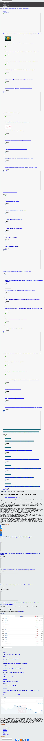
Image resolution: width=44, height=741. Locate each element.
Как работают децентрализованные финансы (14, 361)
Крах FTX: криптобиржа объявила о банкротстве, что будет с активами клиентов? (22, 459)
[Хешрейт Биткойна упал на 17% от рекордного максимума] (8, 119)
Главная (4, 11)
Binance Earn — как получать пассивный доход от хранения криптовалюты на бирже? (21, 431)
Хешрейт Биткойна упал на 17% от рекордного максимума (17, 121)
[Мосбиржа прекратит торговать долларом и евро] (8, 207)
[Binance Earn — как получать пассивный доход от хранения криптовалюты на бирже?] (22, 429)
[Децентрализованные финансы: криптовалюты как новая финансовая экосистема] (8, 377)
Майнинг (4, 91)
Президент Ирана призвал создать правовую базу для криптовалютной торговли (21, 51)
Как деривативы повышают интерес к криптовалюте (16, 318)
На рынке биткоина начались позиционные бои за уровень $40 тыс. (17, 271)
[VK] (22, 531)
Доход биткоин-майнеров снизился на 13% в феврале (16, 149)
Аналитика (5, 249)
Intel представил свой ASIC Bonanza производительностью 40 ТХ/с (19, 158)
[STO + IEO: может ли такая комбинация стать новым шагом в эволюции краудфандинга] (8, 404)
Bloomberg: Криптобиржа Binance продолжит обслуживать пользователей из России (22, 486)
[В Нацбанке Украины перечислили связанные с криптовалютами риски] (8, 67)
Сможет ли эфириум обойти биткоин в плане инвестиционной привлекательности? (22, 299)
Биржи (4, 410)
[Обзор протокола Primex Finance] (8, 244)
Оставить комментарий (12, 497)
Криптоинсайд (6, 489)
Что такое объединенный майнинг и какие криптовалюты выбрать (15, 537)
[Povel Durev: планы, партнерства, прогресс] (8, 225)
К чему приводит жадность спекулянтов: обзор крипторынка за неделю (20, 290)
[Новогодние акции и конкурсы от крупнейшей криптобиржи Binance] (8, 438)
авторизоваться (21, 611)
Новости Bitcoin (6, 12)
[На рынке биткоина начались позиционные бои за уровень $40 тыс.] (22, 268)
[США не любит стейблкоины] (8, 234)
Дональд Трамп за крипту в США (12, 201)
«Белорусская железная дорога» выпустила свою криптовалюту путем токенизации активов (22, 352)
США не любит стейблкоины (11, 237)
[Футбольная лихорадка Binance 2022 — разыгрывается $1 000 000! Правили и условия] (8, 465)
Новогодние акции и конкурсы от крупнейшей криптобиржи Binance (17, 569)
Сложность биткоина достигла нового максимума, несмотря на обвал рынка (21, 167)
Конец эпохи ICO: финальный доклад (13, 389)
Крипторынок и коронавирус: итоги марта (14, 327)
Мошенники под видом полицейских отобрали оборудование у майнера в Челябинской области (22, 33)
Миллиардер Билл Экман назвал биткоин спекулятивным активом (19, 42)
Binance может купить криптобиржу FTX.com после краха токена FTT (19, 477)
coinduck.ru (7, 524)
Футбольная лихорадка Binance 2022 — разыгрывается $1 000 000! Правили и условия (23, 468)
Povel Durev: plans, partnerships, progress (13, 219)
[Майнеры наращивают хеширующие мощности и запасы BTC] (8, 137)
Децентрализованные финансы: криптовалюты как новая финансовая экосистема (22, 379)
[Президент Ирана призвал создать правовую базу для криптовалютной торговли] (8, 49)
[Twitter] (22, 528)
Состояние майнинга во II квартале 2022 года (14, 130)
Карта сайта (5, 6)
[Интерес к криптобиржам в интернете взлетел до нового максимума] (8, 76)
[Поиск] (0, 1)
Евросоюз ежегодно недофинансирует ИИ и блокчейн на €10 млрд (18, 88)
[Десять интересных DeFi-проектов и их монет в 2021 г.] (8, 368)
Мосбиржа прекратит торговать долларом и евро (15, 210)
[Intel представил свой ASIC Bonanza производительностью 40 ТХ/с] (8, 155)
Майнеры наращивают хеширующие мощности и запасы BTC (18, 140)
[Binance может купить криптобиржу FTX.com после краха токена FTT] (8, 474)
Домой (1, 491)
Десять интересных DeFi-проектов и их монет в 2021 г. (16, 370)
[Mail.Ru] (22, 533)
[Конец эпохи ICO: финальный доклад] (8, 386)
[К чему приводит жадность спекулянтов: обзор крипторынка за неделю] (8, 288)
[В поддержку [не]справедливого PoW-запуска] (8, 395)
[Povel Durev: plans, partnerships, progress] (8, 216)
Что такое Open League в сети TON (10, 192)
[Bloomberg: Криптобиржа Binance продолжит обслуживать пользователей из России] (8, 483)
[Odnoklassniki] (22, 530)
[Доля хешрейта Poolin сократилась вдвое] (22, 110)
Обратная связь (6, 5)
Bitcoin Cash (5, 170)
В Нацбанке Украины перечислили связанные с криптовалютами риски (20, 69)
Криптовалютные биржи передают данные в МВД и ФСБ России (18, 450)
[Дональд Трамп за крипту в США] (8, 198)
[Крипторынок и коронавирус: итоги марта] (8, 325)
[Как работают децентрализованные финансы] (8, 359)
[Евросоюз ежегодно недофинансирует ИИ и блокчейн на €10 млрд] (8, 85)
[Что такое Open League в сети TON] (22, 189)
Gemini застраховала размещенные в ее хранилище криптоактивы (16, 536)
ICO (3, 331)
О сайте (4, 4)
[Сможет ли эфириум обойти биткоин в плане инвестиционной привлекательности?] (8, 297)
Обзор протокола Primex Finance (11, 246)
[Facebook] (22, 526)
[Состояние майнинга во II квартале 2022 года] (8, 128)
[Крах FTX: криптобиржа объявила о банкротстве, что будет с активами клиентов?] (8, 456)
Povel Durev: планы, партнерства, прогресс (14, 228)
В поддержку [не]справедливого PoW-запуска (14, 398)
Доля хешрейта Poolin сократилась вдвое (11, 112)
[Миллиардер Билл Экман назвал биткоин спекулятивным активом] (8, 40)
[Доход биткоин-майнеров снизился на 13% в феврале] (8, 146)
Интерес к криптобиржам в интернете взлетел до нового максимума (19, 79)
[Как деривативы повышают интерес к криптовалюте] (8, 316)
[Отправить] (22, 535)
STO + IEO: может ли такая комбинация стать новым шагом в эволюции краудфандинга (23, 407)
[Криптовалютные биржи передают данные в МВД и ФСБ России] (8, 447)
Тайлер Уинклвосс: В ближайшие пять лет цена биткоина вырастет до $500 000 (21, 60)
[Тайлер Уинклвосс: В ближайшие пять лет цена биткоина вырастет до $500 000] (8, 58)
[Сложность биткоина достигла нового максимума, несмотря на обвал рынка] (8, 164)
